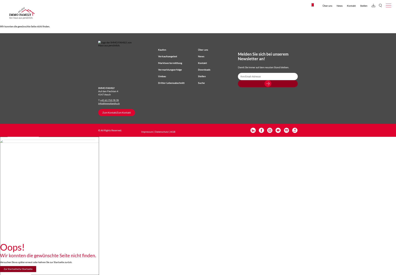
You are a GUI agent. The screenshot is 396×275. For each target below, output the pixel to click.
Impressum (147, 131)
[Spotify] (286, 130)
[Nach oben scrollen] (312, 4)
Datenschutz (161, 131)
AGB (172, 131)
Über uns (327, 5)
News (340, 5)
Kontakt (351, 5)
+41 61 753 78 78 (109, 100)
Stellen (363, 5)
